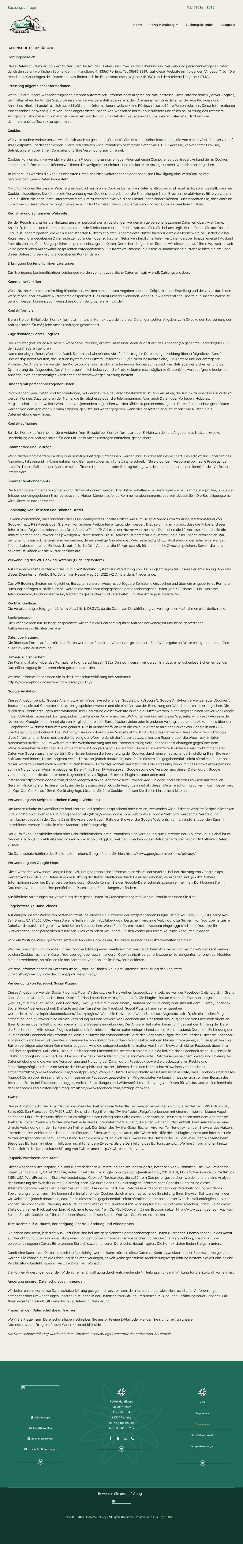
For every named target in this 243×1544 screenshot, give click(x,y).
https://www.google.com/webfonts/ (119, 814)
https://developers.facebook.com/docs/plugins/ (59, 1013)
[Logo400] (27, 17)
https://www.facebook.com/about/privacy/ (61, 1072)
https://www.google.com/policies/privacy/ (161, 853)
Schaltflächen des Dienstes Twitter (76, 1106)
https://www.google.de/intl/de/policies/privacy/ (57, 974)
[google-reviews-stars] (121, 1501)
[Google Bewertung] (118, 1438)
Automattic (186, 1167)
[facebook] (110, 1438)
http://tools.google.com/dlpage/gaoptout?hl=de (64, 780)
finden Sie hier (183, 897)
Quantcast (144, 1172)
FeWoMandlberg (96, 1517)
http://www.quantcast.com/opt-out (205, 1209)
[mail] (125, 1438)
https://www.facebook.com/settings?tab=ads (112, 1088)
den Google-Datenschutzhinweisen (146, 882)
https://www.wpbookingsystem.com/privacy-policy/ (50, 682)
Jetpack (49, 1167)
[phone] (132, 1438)
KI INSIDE (170, 1517)
